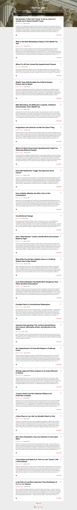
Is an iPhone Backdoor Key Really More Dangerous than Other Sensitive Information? (37, 283)
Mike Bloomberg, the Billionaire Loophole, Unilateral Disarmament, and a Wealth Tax (36, 106)
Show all (60, 14)
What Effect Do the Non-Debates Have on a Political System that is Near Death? (35, 260)
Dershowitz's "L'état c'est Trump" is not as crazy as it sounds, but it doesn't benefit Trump (36, 20)
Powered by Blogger (39, 507)
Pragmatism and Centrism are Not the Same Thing (35, 127)
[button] (60, 19)
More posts (38, 503)
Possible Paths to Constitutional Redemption (33, 304)
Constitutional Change (24, 216)
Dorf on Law (38, 7)
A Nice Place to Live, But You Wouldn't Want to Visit (35, 416)
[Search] (63, 3)
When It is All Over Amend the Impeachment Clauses (36, 64)
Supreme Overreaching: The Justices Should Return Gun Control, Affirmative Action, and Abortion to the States (36, 327)
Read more (58, 35)
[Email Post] (16, 35)
